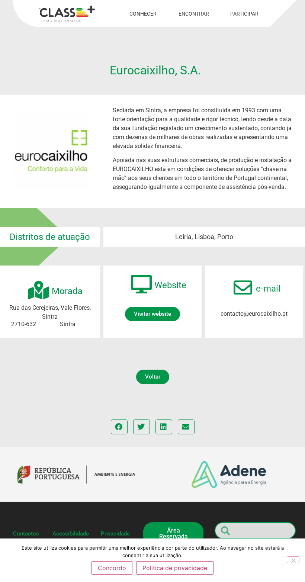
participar (244, 14)
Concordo (112, 568)
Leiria (183, 237)
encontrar (194, 14)
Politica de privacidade (174, 568)
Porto (225, 237)
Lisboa (204, 237)
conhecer (143, 14)
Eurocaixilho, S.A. (155, 70)
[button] (152, 377)
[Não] (293, 559)
